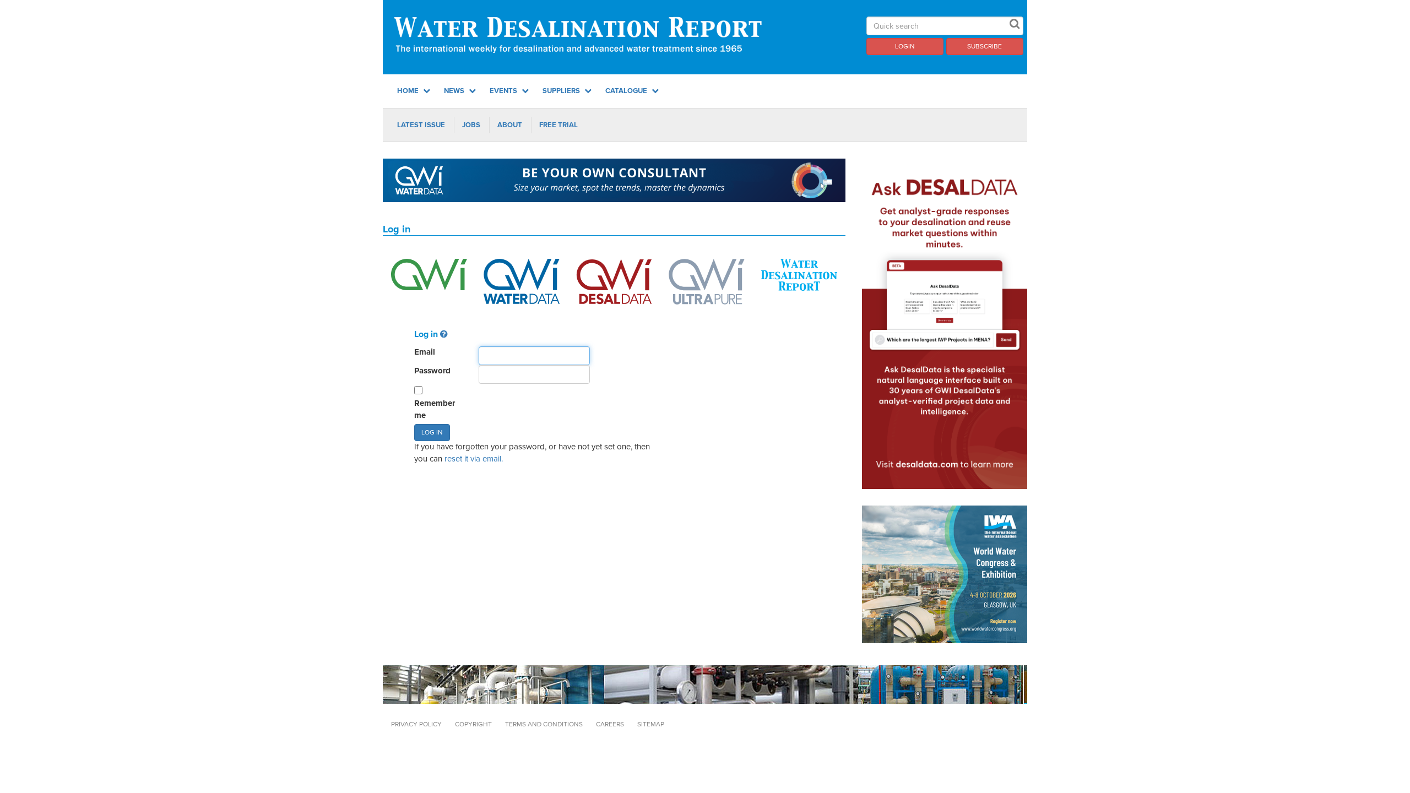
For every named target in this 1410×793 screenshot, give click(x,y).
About (509, 125)
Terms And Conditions (544, 724)
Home (408, 90)
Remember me (434, 409)
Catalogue (627, 90)
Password (432, 371)
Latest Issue (421, 125)
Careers (610, 724)
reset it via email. (473, 459)
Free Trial (558, 125)
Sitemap (650, 724)
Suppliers (562, 90)
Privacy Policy (416, 724)
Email (424, 352)
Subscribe (984, 46)
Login (905, 46)
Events (504, 90)
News (455, 90)
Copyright (473, 724)
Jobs (471, 125)
